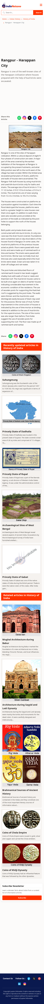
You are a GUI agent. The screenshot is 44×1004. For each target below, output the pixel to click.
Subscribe (22, 898)
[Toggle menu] (41, 5)
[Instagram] (25, 984)
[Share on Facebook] (35, 118)
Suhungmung (10, 379)
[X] (34, 978)
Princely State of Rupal (15, 474)
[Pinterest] (39, 978)
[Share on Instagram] (24, 118)
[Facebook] (29, 978)
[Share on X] (29, 118)
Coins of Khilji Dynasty (14, 870)
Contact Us (8, 978)
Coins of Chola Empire (14, 832)
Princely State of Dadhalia (16, 431)
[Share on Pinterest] (40, 118)
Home (4, 19)
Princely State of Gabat (15, 577)
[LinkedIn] (19, 984)
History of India (29, 19)
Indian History (15, 19)
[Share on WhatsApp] (19, 118)
